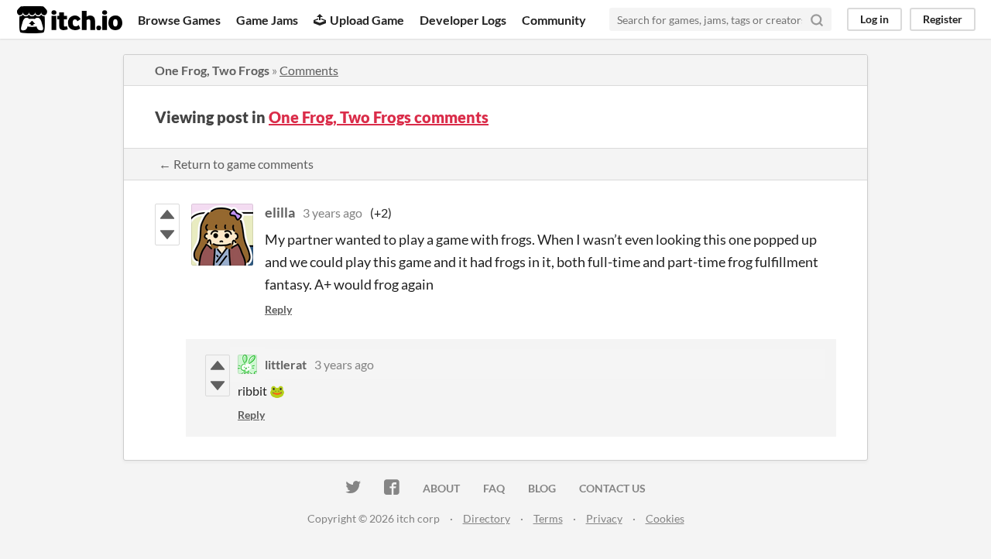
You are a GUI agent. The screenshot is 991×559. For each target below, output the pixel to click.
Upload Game (367, 19)
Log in (874, 19)
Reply (278, 309)
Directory (486, 518)
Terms (548, 518)
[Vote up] (167, 214)
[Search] (817, 19)
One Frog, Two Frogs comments (379, 117)
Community (554, 19)
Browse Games (179, 19)
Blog (542, 488)
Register (942, 19)
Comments (308, 70)
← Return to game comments (236, 163)
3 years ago (332, 212)
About (441, 488)
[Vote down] (167, 235)
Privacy (604, 518)
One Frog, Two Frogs (212, 70)
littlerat (286, 364)
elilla (280, 212)
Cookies (665, 518)
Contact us (612, 488)
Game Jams (267, 19)
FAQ (494, 488)
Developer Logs (463, 19)
